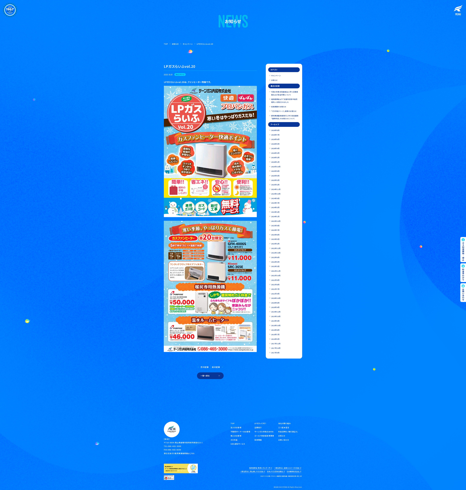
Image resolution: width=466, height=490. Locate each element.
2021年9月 (275, 280)
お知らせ (274, 80)
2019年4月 (275, 321)
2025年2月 (275, 185)
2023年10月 (276, 221)
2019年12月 (276, 312)
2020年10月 (276, 298)
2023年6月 (275, 235)
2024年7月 (275, 203)
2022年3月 (275, 266)
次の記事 (204, 367)
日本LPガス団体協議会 (275, 471)
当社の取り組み (284, 423)
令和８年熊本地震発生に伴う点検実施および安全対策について (284, 93)
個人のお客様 (236, 436)
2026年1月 (275, 162)
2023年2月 (275, 244)
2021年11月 (276, 271)
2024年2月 (275, 212)
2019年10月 (276, 316)
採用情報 (258, 440)
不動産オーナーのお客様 (240, 431)
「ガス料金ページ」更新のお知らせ (284, 111)
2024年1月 (275, 216)
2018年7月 (275, 334)
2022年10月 (276, 253)
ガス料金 (234, 440)
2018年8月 (275, 330)
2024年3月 (275, 207)
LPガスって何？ (260, 423)
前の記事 (216, 367)
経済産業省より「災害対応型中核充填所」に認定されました (284, 100)
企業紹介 (258, 427)
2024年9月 (275, 198)
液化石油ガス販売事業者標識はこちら (179, 453)
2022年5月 (275, 262)
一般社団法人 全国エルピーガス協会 (286, 468)
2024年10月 (276, 194)
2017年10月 (276, 348)
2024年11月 (276, 189)
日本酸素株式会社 (293, 471)
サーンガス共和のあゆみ (264, 431)
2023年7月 (275, 230)
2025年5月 (275, 176)
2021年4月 (275, 294)
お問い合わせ (283, 440)
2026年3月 (275, 153)
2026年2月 (275, 157)
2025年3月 (275, 180)
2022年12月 (276, 248)
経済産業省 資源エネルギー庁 (259, 468)
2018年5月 (275, 339)
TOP (233, 423)
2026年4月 (275, 148)
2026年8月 (275, 130)
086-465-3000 (174, 446)
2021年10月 (276, 275)
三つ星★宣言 (283, 427)
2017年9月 (275, 353)
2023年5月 (275, 239)
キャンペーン (276, 75)
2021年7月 (275, 289)
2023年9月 (275, 225)
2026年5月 (275, 144)
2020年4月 (275, 307)
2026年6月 (275, 139)
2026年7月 (275, 135)
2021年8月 (275, 284)
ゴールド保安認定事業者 (264, 436)
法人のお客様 (236, 427)
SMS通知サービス (238, 444)
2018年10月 (276, 325)
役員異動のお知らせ (278, 106)
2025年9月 (275, 171)
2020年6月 (275, 303)
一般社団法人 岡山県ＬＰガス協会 (251, 471)
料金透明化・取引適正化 (288, 431)
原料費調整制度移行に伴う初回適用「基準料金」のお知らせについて (284, 117)
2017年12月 (276, 343)
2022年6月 (275, 257)
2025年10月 (276, 166)
